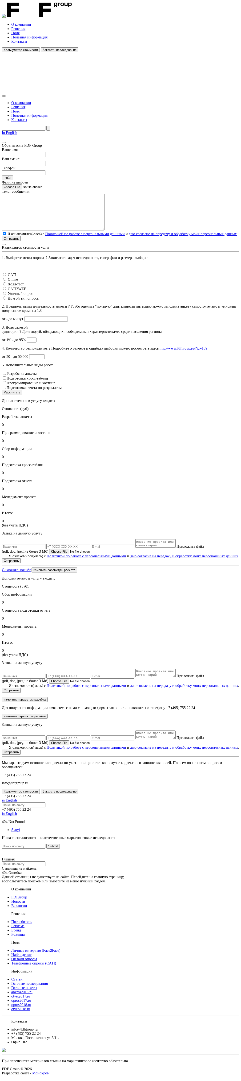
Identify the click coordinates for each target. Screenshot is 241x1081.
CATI (12, 275)
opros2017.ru (21, 1000)
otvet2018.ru (20, 1009)
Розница (18, 934)
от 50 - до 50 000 (15, 357)
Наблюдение (21, 955)
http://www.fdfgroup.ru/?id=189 (183, 348)
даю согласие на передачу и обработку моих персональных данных (183, 234)
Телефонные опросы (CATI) (33, 963)
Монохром (40, 1073)
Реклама (17, 926)
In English (9, 133)
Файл (7, 177)
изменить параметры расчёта (54, 570)
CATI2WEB (17, 289)
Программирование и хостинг (31, 383)
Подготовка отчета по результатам (34, 388)
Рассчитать (12, 392)
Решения (18, 29)
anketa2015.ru (21, 992)
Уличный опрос (20, 294)
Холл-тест (16, 284)
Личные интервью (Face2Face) (35, 950)
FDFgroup (19, 897)
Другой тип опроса (23, 298)
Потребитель (21, 922)
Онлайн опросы (24, 959)
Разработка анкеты (22, 373)
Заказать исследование (59, 50)
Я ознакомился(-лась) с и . (124, 556)
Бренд (16, 930)
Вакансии (19, 906)
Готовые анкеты (24, 988)
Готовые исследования (29, 983)
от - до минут (13, 319)
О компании (21, 24)
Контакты (19, 41)
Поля (15, 33)
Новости (18, 901)
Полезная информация (29, 37)
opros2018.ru (21, 1005)
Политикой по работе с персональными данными (85, 234)
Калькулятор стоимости (21, 50)
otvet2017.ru (20, 996)
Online (13, 279)
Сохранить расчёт (16, 570)
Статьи (17, 979)
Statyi (15, 830)
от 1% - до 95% (14, 340)
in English (9, 800)
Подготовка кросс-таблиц (27, 378)
